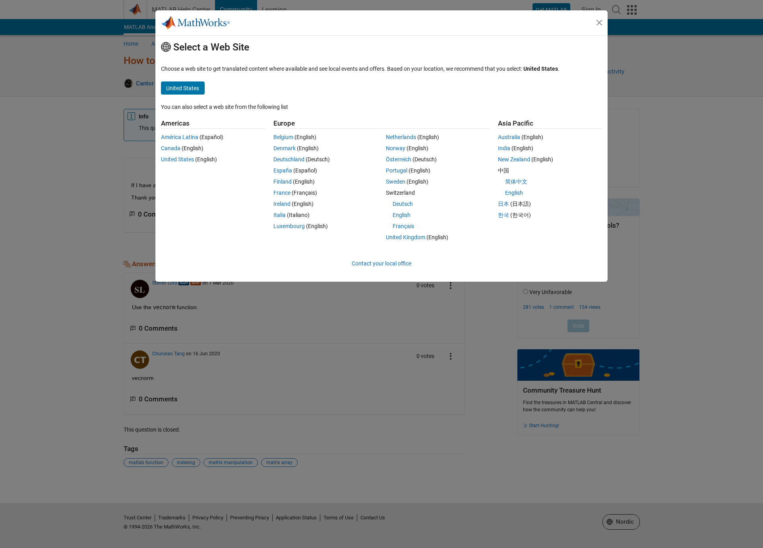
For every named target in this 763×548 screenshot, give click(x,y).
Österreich (398, 159)
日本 (503, 204)
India (504, 148)
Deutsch (403, 204)
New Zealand (514, 159)
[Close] (599, 22)
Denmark (284, 148)
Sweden (395, 181)
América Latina (179, 137)
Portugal (396, 170)
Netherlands (401, 137)
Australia (509, 137)
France (281, 193)
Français (403, 226)
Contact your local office (381, 263)
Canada (170, 148)
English (402, 215)
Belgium (283, 137)
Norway (395, 148)
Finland (282, 181)
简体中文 (516, 181)
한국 (503, 215)
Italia (279, 215)
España (282, 170)
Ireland (281, 204)
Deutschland (288, 159)
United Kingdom (405, 237)
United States (177, 159)
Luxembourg (289, 226)
